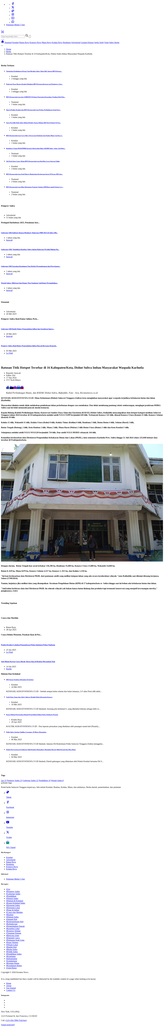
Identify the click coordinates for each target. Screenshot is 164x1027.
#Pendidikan (11, 896)
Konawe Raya (35, 42)
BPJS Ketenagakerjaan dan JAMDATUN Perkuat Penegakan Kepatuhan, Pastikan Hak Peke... (35, 97)
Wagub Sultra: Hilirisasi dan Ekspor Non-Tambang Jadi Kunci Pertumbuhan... (29, 283)
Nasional (8, 42)
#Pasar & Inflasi (12, 910)
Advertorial (75, 42)
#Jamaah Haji (11, 919)
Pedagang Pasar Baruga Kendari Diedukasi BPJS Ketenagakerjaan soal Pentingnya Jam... (34, 84)
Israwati (9, 240)
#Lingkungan (11, 961)
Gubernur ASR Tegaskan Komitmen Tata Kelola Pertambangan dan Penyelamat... (30, 266)
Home (8, 49)
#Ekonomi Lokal (13, 908)
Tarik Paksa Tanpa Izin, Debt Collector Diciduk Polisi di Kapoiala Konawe (29, 697)
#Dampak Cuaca (13, 938)
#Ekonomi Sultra (13, 905)
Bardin (9, 669)
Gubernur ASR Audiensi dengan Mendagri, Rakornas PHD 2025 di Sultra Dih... (29, 233)
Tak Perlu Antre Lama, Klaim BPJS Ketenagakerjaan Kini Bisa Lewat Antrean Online (33, 161)
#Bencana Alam (12, 935)
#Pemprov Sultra (13, 891)
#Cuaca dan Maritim (14, 912)
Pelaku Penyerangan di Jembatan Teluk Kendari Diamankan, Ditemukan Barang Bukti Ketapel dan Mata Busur (41, 749)
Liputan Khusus (87, 42)
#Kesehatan (11, 956)
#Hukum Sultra (12, 917)
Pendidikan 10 (44, 780)
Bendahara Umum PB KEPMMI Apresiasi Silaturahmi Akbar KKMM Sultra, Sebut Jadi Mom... (35, 148)
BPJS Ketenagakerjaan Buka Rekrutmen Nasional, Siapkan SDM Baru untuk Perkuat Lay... (34, 187)
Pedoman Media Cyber (15, 25)
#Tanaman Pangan (13, 933)
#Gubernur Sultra (13, 894)
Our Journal (11, 988)
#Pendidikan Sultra (14, 954)
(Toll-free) (16, 1020)
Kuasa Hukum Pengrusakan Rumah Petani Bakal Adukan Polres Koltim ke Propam (32, 714)
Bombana (67, 42)
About (8, 986)
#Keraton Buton (12, 963)
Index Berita (114, 42)
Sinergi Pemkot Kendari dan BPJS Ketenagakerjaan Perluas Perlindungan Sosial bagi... (33, 110)
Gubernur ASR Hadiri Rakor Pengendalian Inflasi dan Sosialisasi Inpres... (27, 329)
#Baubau (9, 915)
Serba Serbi (99, 42)
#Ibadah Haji (11, 947)
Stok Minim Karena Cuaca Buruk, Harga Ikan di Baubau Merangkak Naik (28, 662)
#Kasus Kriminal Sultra (15, 903)
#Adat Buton (11, 968)
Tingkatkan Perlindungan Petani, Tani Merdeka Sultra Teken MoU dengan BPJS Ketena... (34, 71)
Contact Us (10, 990)
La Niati (9, 353)
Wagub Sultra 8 (57, 780)
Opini (106, 42)
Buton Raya (24, 42)
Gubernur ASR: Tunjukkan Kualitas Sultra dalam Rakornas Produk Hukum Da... (30, 249)
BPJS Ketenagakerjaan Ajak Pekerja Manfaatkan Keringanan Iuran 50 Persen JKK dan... (34, 174)
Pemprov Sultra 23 (14, 780)
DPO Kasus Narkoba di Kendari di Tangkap (20, 679)
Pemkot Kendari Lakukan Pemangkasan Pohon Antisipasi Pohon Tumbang (28, 645)
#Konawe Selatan (13, 931)
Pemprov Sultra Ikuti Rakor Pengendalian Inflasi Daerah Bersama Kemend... (29, 346)
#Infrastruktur (11, 959)
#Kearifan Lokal (12, 928)
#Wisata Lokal (12, 945)
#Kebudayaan (11, 924)
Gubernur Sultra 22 (30, 780)
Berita (8, 51)
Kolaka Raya (57, 42)
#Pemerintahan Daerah (15, 926)
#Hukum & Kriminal (14, 901)
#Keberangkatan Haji (14, 922)
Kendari (15, 42)
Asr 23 (4, 780)
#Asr (8, 889)
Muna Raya (46, 42)
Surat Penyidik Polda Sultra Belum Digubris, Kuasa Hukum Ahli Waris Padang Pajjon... (33, 122)
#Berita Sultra (11, 949)
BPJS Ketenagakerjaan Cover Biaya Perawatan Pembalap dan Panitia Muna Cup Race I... (34, 135)
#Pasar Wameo (12, 942)
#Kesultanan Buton (14, 965)
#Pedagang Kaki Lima (15, 940)
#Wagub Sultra (12, 898)
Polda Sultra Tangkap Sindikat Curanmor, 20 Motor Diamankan (26, 732)
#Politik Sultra (12, 952)
